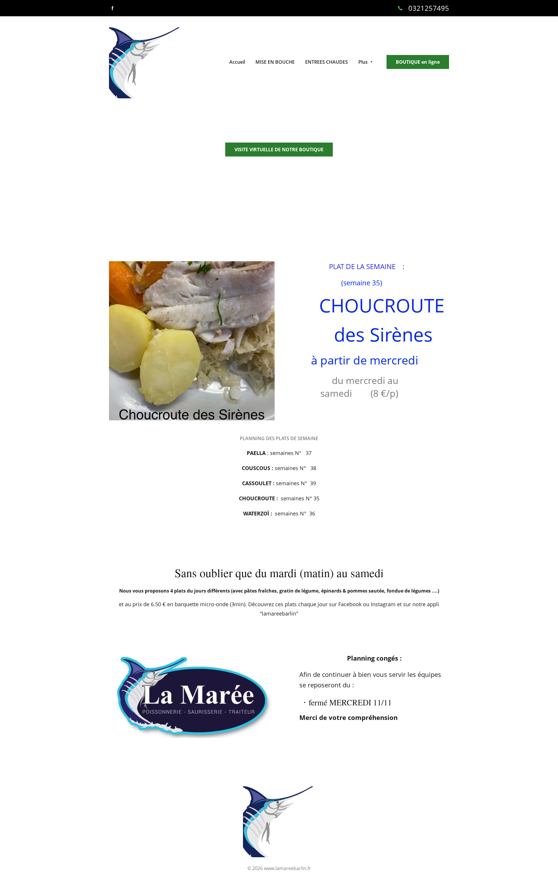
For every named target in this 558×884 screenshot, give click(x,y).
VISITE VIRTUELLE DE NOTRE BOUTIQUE (279, 149)
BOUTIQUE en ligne (418, 62)
